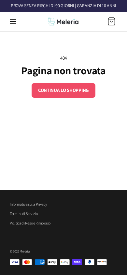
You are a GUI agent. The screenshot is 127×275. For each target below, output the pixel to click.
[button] (13, 21)
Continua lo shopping (63, 90)
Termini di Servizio (23, 213)
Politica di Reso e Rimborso (30, 223)
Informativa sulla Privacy (28, 204)
